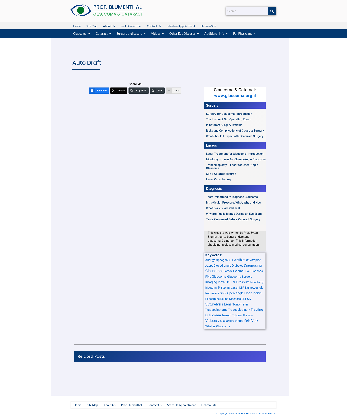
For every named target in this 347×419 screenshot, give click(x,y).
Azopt (209, 265)
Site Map (91, 26)
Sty (249, 299)
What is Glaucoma (217, 326)
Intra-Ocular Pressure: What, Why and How (233, 202)
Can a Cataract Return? (221, 174)
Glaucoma (80, 33)
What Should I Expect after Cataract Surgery (234, 136)
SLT (243, 299)
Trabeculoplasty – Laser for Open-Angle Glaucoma (232, 166)
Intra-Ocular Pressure (234, 282)
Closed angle (222, 265)
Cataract (102, 33)
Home (77, 26)
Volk (254, 320)
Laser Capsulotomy (218, 179)
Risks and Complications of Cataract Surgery (235, 130)
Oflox (223, 293)
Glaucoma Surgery (239, 276)
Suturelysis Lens (218, 304)
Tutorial (237, 315)
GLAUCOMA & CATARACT (118, 14)
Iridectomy (257, 282)
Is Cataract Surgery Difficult (224, 125)
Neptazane (212, 293)
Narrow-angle (254, 287)
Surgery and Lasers (129, 33)
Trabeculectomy (216, 309)
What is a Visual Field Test (223, 208)
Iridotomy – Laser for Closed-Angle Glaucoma (236, 159)
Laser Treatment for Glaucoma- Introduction (235, 153)
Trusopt (226, 315)
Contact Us (154, 26)
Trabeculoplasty (239, 309)
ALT (231, 260)
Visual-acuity (226, 321)
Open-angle (235, 293)
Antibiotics (241, 260)
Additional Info (214, 33)
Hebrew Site (208, 26)
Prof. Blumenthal (131, 26)
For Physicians (242, 33)
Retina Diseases (230, 299)
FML (208, 276)
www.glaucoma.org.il (235, 95)
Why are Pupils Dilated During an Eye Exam (234, 213)
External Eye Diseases (248, 271)
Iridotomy (211, 287)
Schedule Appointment (181, 26)
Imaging (211, 282)
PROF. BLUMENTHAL (117, 7)
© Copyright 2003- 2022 (228, 413)
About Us (109, 26)
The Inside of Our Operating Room (228, 119)
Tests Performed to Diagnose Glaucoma (232, 197)
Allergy (210, 260)
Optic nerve (253, 293)
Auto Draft (86, 63)
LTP (241, 287)
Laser (234, 287)
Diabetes (237, 265)
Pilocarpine (212, 299)
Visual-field (242, 321)
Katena (224, 287)
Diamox (227, 271)
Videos (155, 33)
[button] (81, 33)
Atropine (255, 260)
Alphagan (221, 260)
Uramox (248, 315)
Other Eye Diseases (182, 33)
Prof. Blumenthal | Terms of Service (258, 413)
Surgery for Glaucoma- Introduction (229, 114)
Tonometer (240, 304)
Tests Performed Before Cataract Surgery (233, 219)
